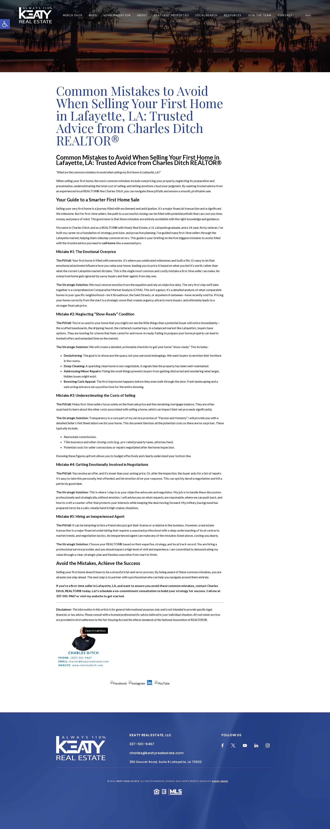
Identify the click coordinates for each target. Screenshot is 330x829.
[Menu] (308, 15)
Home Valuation (117, 15)
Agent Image (220, 781)
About (142, 15)
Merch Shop (73, 15)
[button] (5, 24)
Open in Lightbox (95, 630)
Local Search (207, 15)
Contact (285, 15)
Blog (93, 15)
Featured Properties (171, 15)
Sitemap (170, 781)
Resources (232, 15)
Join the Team (259, 15)
